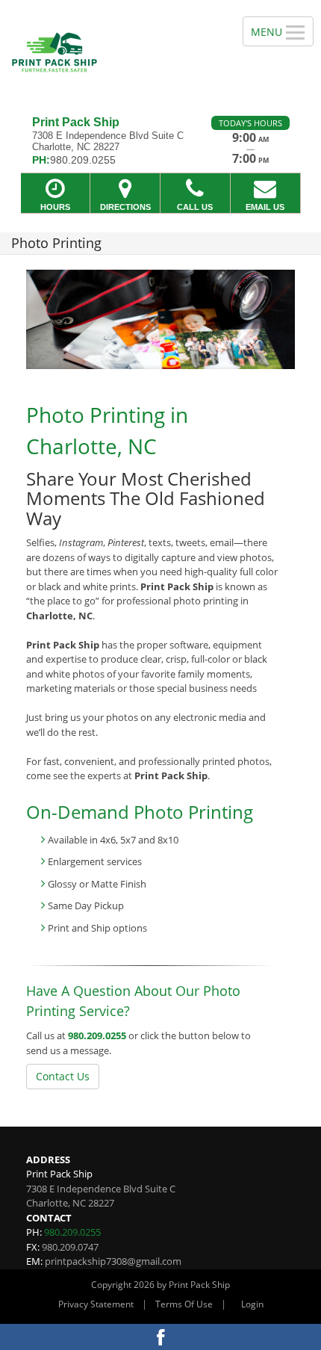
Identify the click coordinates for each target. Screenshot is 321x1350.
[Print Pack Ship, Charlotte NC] (113, 52)
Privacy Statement (96, 1304)
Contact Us (63, 1076)
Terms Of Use (184, 1304)
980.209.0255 (97, 1035)
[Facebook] (160, 1337)
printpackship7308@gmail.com (113, 1261)
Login (252, 1304)
